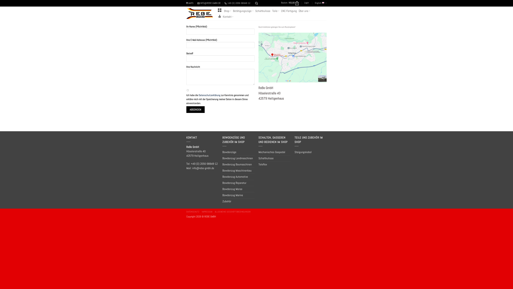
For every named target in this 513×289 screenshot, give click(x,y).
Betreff (189, 53)
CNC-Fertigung (289, 11)
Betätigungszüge (242, 11)
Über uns (303, 11)
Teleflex (263, 164)
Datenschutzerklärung (209, 95)
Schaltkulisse (262, 11)
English (318, 3)
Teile (274, 11)
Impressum (207, 211)
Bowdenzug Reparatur (234, 183)
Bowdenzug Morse (232, 189)
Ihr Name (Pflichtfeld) (196, 26)
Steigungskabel (303, 152)
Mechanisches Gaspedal (272, 152)
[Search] (256, 3)
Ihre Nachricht (193, 66)
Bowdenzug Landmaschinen (237, 158)
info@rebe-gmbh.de (203, 168)
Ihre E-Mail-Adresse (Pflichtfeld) (201, 39)
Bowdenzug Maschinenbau (237, 170)
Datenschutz (192, 211)
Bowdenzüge (229, 152)
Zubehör (226, 201)
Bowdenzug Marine (232, 195)
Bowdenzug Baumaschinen (237, 164)
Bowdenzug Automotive (235, 176)
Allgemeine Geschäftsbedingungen (233, 211)
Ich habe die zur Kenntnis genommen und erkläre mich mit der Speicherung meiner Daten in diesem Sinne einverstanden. (217, 99)
